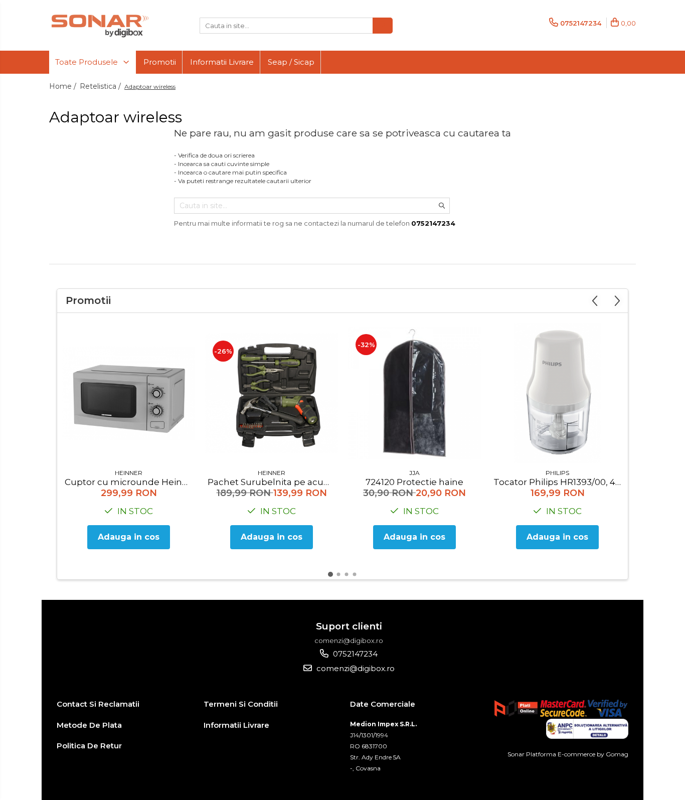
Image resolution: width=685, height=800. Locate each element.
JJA (414, 472)
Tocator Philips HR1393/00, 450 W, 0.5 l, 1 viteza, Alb (558, 482)
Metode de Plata (89, 725)
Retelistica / (101, 86)
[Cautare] (383, 26)
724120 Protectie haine (414, 482)
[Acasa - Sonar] (99, 25)
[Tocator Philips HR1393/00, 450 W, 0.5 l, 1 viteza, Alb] (557, 393)
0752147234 (354, 654)
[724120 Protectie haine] (414, 393)
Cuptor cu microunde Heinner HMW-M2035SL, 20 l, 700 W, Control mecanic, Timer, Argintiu (130, 482)
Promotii (159, 62)
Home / (63, 86)
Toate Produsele (87, 62)
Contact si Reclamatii (98, 704)
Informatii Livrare (222, 62)
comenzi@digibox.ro (354, 668)
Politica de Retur (89, 745)
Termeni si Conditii (241, 704)
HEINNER (128, 472)
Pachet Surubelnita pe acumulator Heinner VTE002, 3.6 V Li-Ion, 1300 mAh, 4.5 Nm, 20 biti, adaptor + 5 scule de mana (273, 482)
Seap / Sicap (291, 62)
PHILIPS (557, 472)
